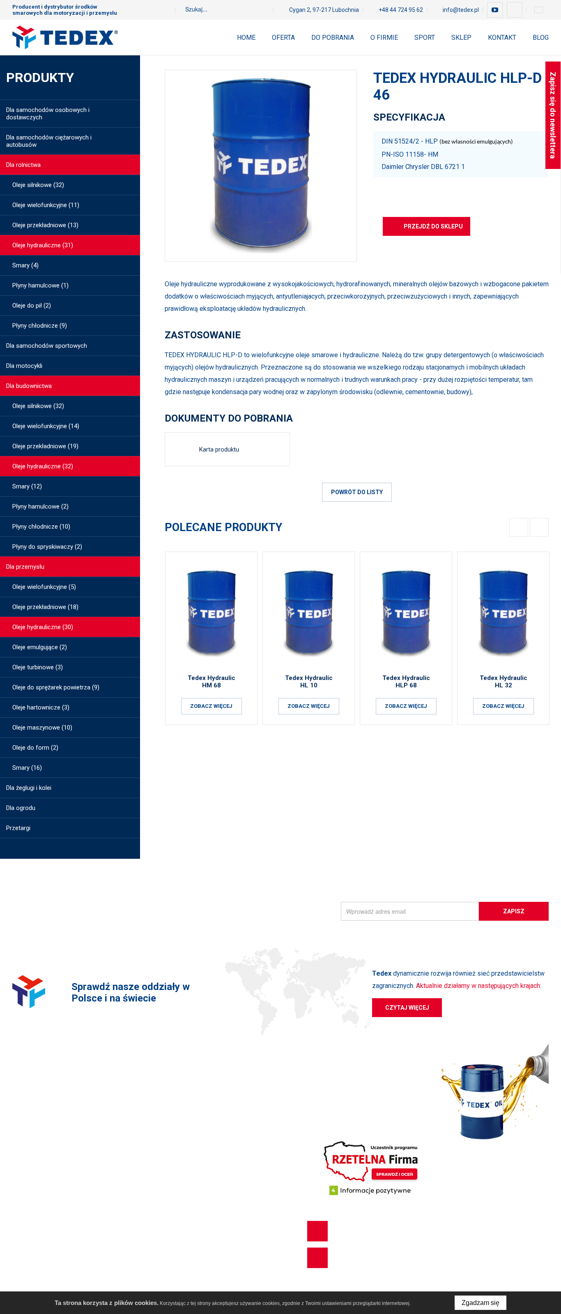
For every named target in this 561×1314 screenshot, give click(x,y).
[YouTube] (495, 10)
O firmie (384, 37)
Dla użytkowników (197, 1100)
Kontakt (502, 37)
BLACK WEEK (30, 1263)
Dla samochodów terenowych (52, 1145)
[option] (261, 166)
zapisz (513, 911)
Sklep (461, 37)
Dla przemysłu (31, 1204)
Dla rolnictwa (29, 1189)
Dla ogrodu (26, 1233)
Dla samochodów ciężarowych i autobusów (71, 1115)
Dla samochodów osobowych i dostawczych (72, 1100)
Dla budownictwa (35, 1174)
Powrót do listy (357, 492)
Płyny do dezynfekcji (39, 1248)
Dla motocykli (30, 1159)
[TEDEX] (65, 37)
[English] (539, 10)
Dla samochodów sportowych (52, 1130)
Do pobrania (332, 37)
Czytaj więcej (407, 1007)
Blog (541, 37)
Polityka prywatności (201, 1145)
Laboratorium (191, 1159)
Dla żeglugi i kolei (34, 1219)
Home (246, 37)
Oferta (283, 37)
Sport (424, 37)
